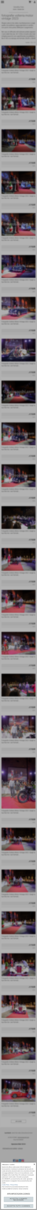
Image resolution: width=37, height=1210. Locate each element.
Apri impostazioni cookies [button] (18, 1194)
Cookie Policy (5, 1185)
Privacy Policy (14, 1185)
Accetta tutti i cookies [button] (18, 1206)
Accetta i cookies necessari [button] (18, 1199)
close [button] (34, 1164)
